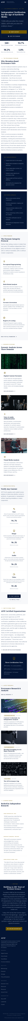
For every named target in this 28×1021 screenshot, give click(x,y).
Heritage (3, 974)
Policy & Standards (5, 977)
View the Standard (14, 36)
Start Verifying (14, 596)
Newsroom (3, 986)
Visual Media (4, 959)
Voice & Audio (4, 956)
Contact (3, 1004)
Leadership (3, 1001)
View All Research (7, 694)
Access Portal (4, 992)
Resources (3, 989)
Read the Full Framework (9, 336)
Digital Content (4, 953)
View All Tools (14, 599)
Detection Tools (4, 983)
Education (3, 971)
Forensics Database (5, 961)
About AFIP (3, 998)
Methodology (4, 968)
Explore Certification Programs (11, 650)
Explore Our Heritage (14, 929)
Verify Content (14, 32)
